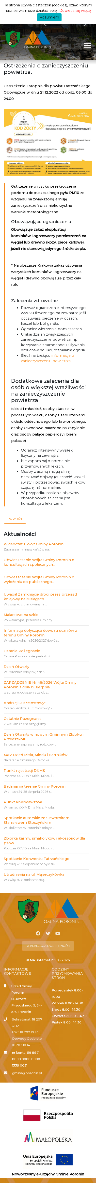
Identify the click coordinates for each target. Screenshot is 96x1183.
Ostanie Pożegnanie (22, 651)
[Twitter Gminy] (48, 933)
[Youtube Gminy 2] (58, 933)
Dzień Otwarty (16, 666)
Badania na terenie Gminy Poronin (34, 786)
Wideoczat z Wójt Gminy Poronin (34, 544)
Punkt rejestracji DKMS (24, 770)
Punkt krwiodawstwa (23, 802)
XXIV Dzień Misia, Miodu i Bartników (35, 755)
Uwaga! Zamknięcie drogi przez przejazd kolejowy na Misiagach (40, 596)
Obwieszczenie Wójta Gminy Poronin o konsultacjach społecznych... (39, 562)
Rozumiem (49, 17)
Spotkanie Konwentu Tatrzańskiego (36, 859)
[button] (15, 519)
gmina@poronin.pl (27, 1073)
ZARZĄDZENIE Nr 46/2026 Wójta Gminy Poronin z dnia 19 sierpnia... (40, 684)
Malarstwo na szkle (21, 615)
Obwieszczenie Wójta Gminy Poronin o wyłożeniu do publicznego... (39, 579)
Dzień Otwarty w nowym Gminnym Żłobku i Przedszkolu (43, 736)
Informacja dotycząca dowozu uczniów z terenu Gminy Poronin (40, 632)
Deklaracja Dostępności (48, 946)
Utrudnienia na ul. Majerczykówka (34, 874)
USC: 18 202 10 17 (25, 1032)
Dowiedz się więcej (75, 10)
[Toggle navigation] (87, 45)
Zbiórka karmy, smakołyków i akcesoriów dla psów (44, 840)
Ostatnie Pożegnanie (23, 718)
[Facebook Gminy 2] (38, 933)
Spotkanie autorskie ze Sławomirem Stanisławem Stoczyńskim (36, 820)
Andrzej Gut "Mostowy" (25, 703)
